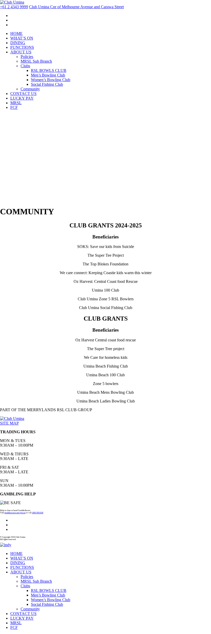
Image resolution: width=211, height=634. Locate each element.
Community (30, 89)
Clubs (25, 66)
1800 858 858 (37, 513)
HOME (16, 33)
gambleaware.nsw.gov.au (14, 513)
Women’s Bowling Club (50, 80)
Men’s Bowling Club (48, 75)
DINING (17, 43)
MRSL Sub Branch (36, 61)
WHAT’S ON (21, 38)
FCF (14, 107)
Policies (27, 56)
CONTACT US (23, 93)
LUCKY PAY (22, 98)
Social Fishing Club (47, 84)
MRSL (16, 103)
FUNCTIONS (22, 47)
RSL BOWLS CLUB (48, 70)
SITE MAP (9, 423)
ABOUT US (20, 52)
